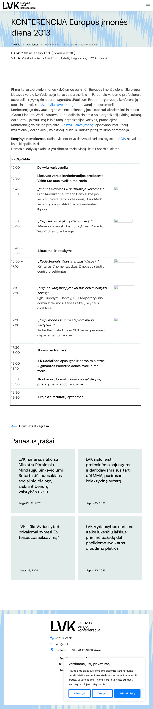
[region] (104, 680)
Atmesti (102, 693)
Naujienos (32, 44)
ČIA (123, 138)
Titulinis (15, 44)
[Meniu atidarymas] (148, 5)
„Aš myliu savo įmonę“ (57, 104)
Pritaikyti (79, 693)
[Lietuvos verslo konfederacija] (19, 5)
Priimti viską (127, 693)
